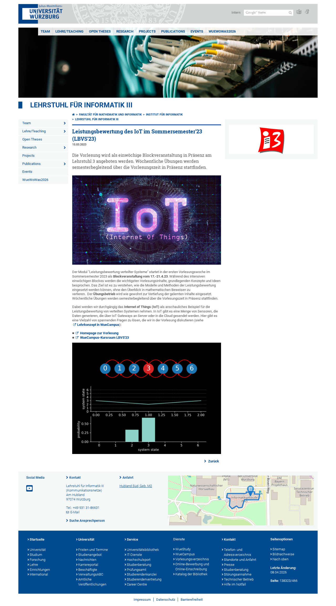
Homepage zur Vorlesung (99, 333)
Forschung (37, 560)
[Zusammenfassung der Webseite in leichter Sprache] (299, 12)
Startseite (37, 539)
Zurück (213, 461)
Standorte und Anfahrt (240, 560)
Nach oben (280, 559)
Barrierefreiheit (192, 600)
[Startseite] (73, 114)
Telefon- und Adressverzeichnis (237, 552)
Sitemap (278, 549)
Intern (236, 12)
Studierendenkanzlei (142, 574)
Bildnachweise (283, 554)
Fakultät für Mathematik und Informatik (110, 114)
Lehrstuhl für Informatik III (81, 105)
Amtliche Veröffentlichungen (92, 581)
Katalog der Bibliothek (191, 574)
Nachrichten (87, 560)
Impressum (142, 600)
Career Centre (137, 584)
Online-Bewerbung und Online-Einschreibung (192, 566)
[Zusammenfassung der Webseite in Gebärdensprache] (307, 12)
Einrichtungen (40, 570)
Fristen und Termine (93, 550)
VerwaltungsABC (90, 574)
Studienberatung (139, 565)
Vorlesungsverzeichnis (192, 559)
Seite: (274, 581)
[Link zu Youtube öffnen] (30, 488)
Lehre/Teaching (69, 31)
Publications (173, 31)
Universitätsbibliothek (143, 550)
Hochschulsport (138, 560)
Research (124, 31)
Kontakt (75, 477)
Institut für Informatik (164, 114)
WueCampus (185, 554)
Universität (38, 550)
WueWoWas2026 (222, 31)
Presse (229, 565)
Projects (147, 31)
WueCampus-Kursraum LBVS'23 (104, 337)
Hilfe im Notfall (235, 584)
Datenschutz (165, 600)
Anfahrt (128, 477)
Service (132, 539)
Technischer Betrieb (239, 579)
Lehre (34, 565)
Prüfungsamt (136, 570)
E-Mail (75, 512)
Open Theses (100, 31)
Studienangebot (90, 555)
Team (45, 31)
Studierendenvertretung (144, 579)
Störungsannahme (237, 574)
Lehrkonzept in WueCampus (98, 325)
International (39, 574)
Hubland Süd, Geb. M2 (135, 486)
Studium (36, 555)
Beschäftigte (87, 570)
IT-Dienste (134, 555)
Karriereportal (88, 565)
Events (197, 31)
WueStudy (183, 549)
